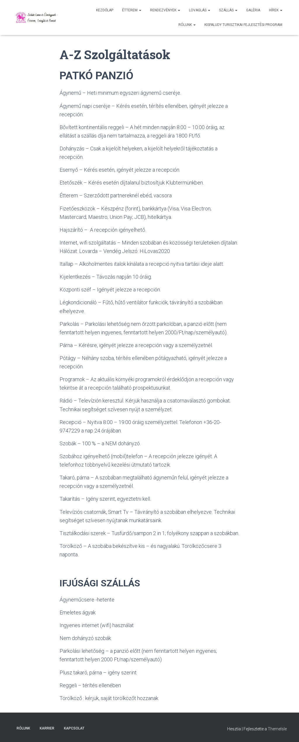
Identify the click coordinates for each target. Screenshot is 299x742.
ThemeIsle (277, 729)
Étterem (130, 10)
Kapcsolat (74, 728)
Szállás (226, 10)
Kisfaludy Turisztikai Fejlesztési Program (243, 25)
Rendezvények (163, 10)
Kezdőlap (104, 10)
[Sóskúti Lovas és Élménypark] (37, 17)
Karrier (47, 728)
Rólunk (185, 25)
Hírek (274, 10)
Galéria (253, 10)
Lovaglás (198, 10)
